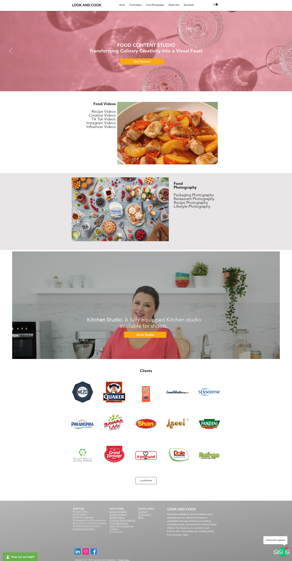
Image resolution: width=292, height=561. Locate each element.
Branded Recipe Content (86, 526)
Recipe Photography (191, 202)
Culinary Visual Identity (123, 520)
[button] (135, 4)
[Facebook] (94, 551)
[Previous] (10, 51)
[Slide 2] (148, 86)
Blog (141, 517)
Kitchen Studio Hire (83, 528)
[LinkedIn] (78, 551)
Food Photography (185, 185)
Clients (146, 370)
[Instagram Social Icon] (86, 551)
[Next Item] (163, 209)
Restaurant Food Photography (89, 523)
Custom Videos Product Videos (118, 513)
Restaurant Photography (194, 198)
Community (144, 514)
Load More (146, 480)
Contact (142, 511)
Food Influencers (119, 523)
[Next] (281, 51)
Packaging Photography (194, 195)
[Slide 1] (143, 86)
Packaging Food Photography (89, 520)
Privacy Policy (123, 560)
